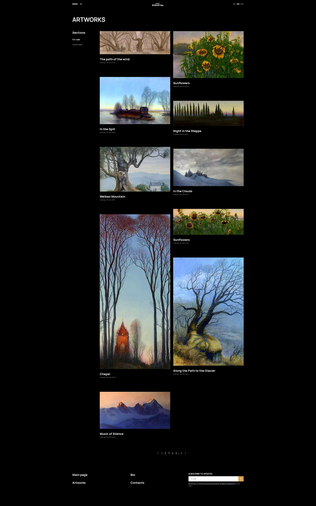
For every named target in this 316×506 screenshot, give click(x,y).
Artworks (79, 483)
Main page (79, 475)
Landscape (77, 44)
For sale (76, 39)
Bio (132, 475)
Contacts (137, 483)
